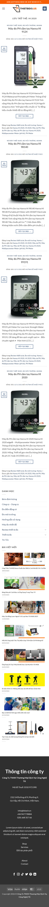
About (24, 860)
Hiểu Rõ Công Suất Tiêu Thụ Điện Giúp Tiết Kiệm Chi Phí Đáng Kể (22, 640)
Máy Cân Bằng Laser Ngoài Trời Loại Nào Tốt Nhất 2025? (20, 616)
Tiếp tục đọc (24, 116)
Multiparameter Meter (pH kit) (13, 133)
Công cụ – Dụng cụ (10, 504)
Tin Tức (5, 540)
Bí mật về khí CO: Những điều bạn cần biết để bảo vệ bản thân (21, 688)
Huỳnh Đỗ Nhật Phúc (34, 39)
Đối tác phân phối (24, 850)
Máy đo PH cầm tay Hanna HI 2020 (27, 130)
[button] (3, 8)
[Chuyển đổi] (45, 529)
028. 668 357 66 (24, 817)
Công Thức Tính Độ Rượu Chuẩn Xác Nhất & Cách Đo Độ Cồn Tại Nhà (24, 568)
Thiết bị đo (7, 534)
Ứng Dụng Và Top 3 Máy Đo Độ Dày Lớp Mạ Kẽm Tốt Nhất (20, 664)
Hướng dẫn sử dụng (11, 519)
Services (24, 847)
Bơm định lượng (9, 499)
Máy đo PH (36, 128)
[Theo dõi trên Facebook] (14, 874)
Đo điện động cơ (9, 509)
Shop (24, 843)
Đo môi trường (29, 25)
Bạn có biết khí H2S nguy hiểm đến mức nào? (16, 713)
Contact (24, 864)
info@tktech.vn (24, 810)
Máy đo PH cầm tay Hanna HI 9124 (24, 30)
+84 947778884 (24, 814)
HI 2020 (28, 128)
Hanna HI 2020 (18, 128)
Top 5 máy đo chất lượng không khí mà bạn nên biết (18, 737)
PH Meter (29, 133)
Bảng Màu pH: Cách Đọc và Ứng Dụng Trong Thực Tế (18, 592)
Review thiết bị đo (14, 25)
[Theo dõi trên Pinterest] (30, 874)
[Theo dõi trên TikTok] (22, 874)
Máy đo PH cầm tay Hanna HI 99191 (24, 260)
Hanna (39, 25)
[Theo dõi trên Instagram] (18, 874)
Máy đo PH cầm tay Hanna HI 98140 (24, 145)
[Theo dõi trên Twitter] (26, 874)
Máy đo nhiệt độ (9, 524)
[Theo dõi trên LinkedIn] (34, 874)
